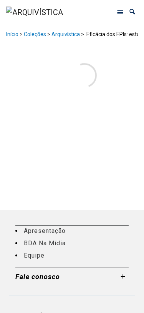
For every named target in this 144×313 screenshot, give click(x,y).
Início (12, 34)
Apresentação (45, 230)
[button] (132, 11)
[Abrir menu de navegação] (120, 12)
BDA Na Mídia (45, 243)
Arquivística (65, 34)
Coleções (35, 34)
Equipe (34, 255)
